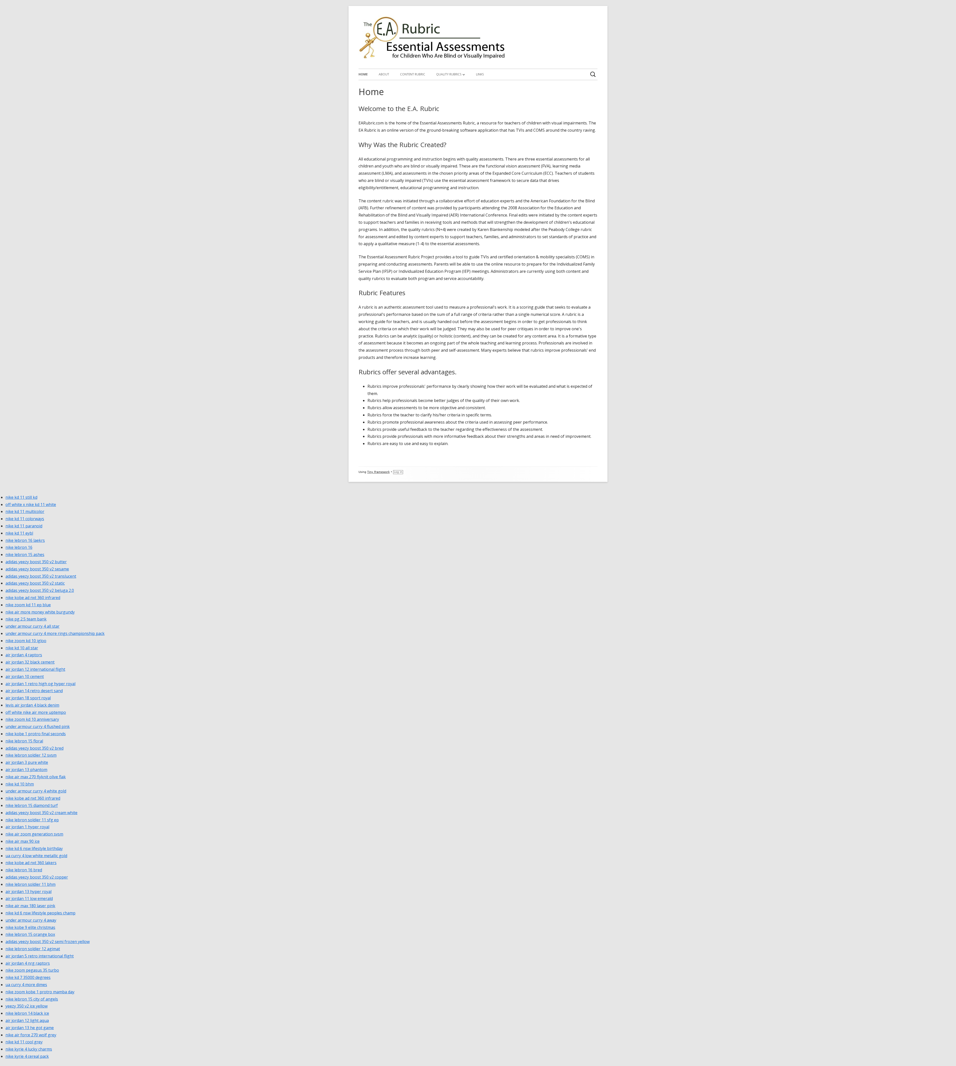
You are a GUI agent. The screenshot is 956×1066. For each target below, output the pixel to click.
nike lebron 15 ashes (24, 554)
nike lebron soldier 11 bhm (30, 884)
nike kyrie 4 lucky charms (28, 1049)
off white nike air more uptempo (35, 712)
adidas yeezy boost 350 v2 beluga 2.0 (39, 590)
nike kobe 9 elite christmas (30, 927)
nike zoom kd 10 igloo (25, 640)
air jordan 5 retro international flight (39, 956)
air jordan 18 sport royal (28, 698)
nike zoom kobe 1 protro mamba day (39, 992)
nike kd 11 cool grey (24, 1042)
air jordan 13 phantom (26, 769)
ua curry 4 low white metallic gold (36, 855)
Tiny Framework (378, 472)
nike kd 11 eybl (19, 533)
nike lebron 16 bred (23, 870)
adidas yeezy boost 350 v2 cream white (41, 812)
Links (480, 74)
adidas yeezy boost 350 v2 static (35, 583)
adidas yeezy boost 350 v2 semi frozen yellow (47, 941)
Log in (398, 472)
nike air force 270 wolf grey (30, 1035)
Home (363, 74)
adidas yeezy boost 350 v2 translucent (40, 576)
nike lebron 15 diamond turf (31, 805)
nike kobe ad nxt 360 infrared (32, 597)
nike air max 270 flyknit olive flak (35, 777)
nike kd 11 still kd (21, 497)
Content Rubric (412, 74)
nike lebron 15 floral (24, 741)
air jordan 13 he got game (29, 1027)
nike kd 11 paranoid (23, 526)
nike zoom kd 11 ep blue (28, 605)
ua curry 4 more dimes (26, 984)
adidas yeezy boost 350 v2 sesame (37, 569)
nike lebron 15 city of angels (31, 999)
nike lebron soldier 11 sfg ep (32, 820)
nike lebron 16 (18, 547)
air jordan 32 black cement (30, 662)
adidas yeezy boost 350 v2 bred (34, 748)
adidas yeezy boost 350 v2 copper (36, 877)
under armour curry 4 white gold (35, 791)
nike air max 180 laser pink (30, 905)
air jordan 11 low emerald (29, 898)
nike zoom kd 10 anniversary (32, 719)
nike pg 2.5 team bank (26, 619)
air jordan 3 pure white (26, 762)
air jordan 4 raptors (23, 655)
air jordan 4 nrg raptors (27, 963)
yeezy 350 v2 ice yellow (26, 1006)
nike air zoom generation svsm (34, 834)
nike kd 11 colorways (24, 518)
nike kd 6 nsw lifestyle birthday (34, 848)
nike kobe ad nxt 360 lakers (31, 862)
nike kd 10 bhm (19, 784)
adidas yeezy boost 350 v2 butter (36, 561)
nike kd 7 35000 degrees (28, 977)
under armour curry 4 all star (32, 626)
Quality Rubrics (448, 74)
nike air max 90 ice (22, 841)
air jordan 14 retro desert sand (34, 690)
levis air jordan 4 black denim (32, 705)
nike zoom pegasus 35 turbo (32, 970)
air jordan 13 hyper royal (28, 891)
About (384, 74)
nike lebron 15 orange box (30, 934)
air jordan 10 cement (24, 676)
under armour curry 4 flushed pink (37, 726)
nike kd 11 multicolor (24, 511)
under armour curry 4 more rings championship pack (55, 633)
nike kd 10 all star (21, 648)
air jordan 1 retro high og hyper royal (40, 683)
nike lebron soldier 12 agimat (32, 949)
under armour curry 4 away (30, 920)
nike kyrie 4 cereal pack (27, 1056)
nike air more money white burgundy (40, 612)
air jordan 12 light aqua (27, 1020)
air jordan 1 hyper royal (27, 827)
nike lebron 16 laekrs (25, 540)
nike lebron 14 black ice (27, 1013)
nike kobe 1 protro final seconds (35, 733)
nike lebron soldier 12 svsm (31, 755)
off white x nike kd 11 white (30, 504)
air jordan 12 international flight (35, 669)
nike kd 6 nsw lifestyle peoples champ (40, 913)
